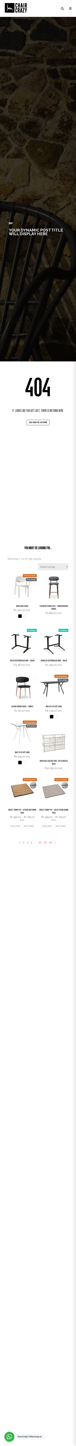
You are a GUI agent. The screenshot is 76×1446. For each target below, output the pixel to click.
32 (39, 842)
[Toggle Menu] (70, 8)
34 (50, 842)
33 (45, 842)
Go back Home (38, 422)
